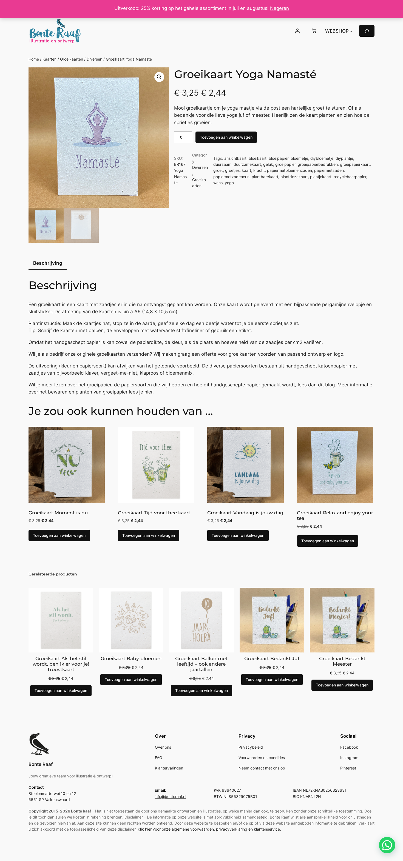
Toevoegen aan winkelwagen (226, 137)
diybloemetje (321, 158)
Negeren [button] (279, 8)
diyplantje (344, 158)
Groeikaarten (71, 59)
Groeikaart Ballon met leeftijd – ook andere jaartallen (201, 664)
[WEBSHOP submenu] (351, 31)
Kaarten (49, 59)
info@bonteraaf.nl (170, 796)
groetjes (232, 170)
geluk (268, 164)
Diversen (94, 59)
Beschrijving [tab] (47, 263)
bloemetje (299, 158)
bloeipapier (278, 158)
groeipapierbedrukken (318, 164)
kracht (259, 170)
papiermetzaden (329, 170)
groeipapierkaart (355, 164)
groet (218, 170)
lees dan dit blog (316, 384)
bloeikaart (257, 158)
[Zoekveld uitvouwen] (366, 31)
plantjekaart (320, 176)
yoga (229, 182)
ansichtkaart (235, 158)
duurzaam (222, 164)
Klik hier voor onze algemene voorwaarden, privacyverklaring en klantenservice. (209, 829)
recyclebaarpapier (350, 176)
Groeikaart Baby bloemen (131, 658)
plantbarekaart (265, 176)
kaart (246, 170)
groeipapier (285, 164)
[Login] (297, 31)
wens (218, 182)
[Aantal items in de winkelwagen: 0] (314, 31)
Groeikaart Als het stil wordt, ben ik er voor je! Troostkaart (61, 664)
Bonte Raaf (41, 764)
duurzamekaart (247, 164)
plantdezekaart (294, 176)
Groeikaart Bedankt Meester (342, 661)
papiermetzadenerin (231, 176)
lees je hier (140, 392)
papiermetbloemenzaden (289, 170)
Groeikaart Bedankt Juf (271, 658)
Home (34, 59)
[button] (159, 77)
